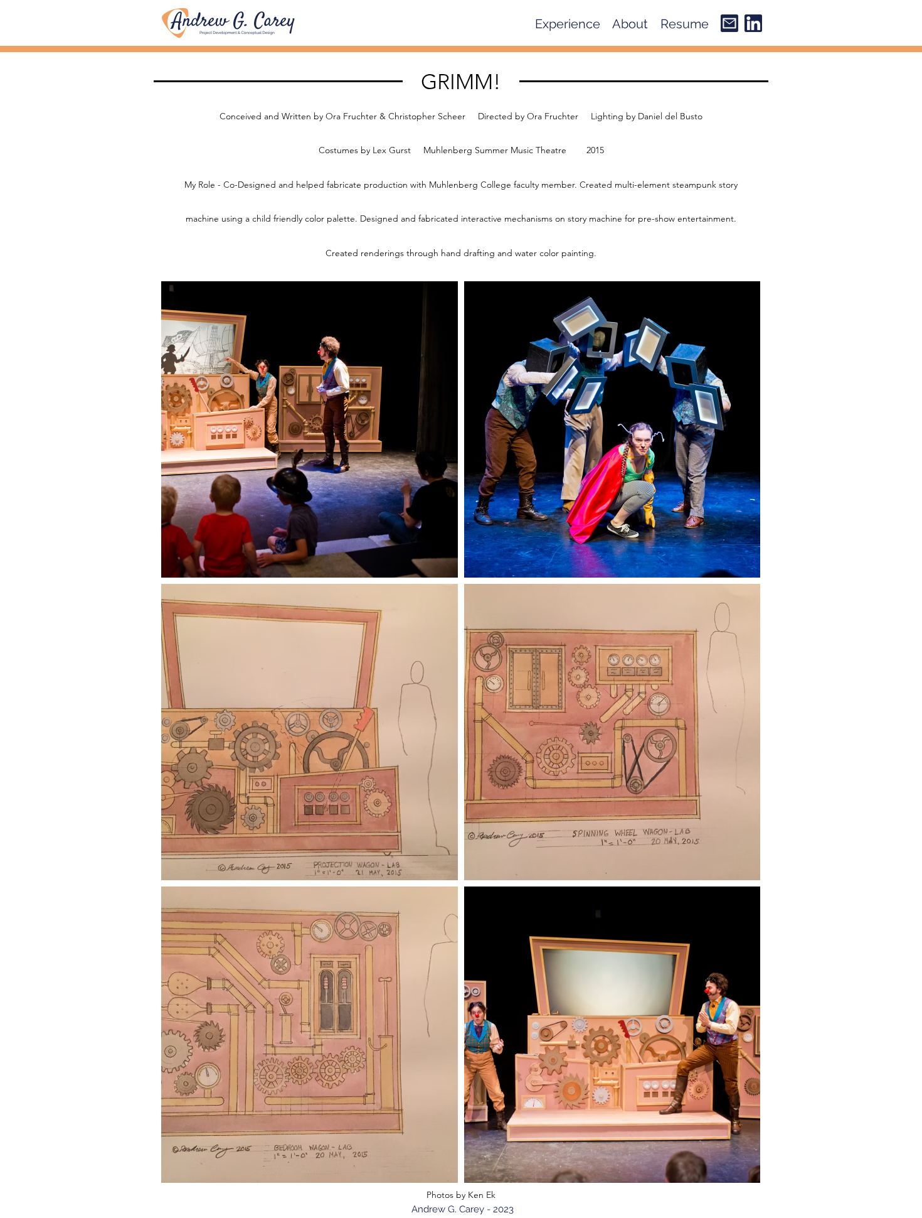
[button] (567, 24)
